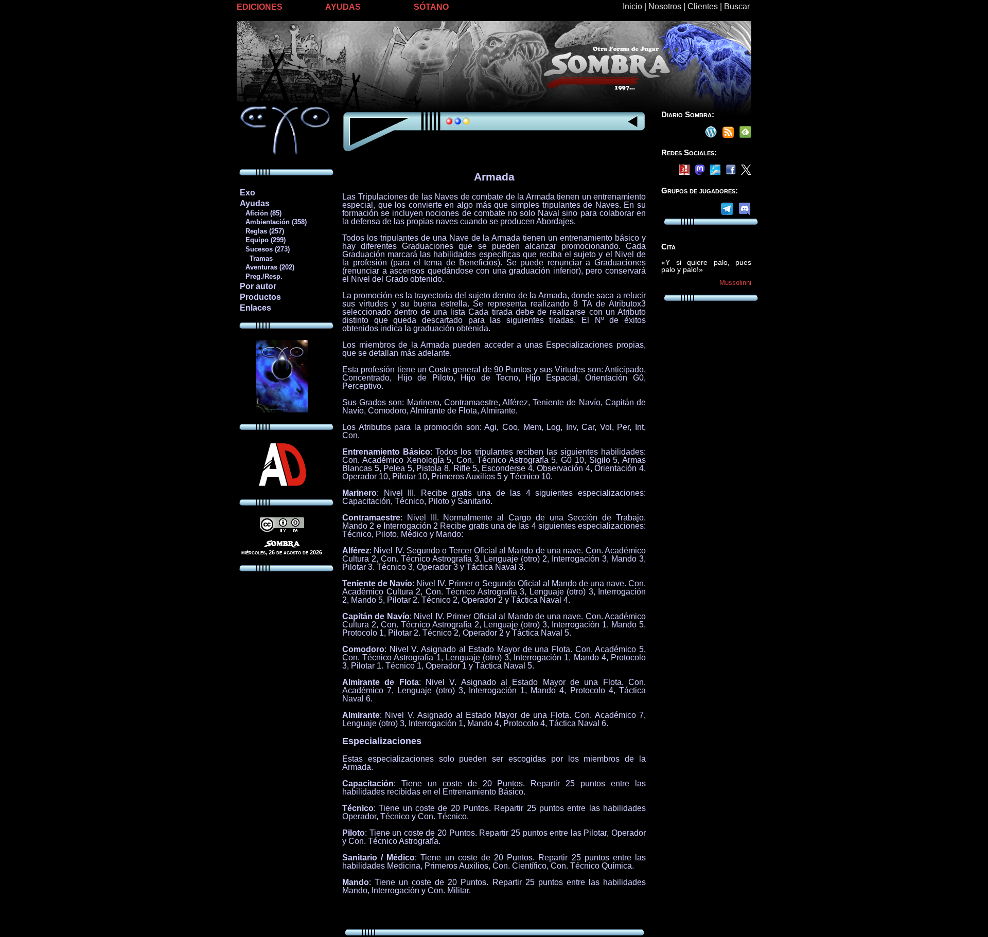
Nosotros (664, 6)
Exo (247, 192)
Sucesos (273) (264, 249)
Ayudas (255, 203)
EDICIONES (260, 7)
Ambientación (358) (273, 222)
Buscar (737, 6)
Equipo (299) (262, 240)
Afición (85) (260, 213)
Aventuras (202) (266, 267)
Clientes (702, 6)
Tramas (256, 258)
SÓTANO (431, 7)
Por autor (258, 286)
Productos (260, 297)
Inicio (632, 6)
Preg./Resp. (261, 276)
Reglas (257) (261, 231)
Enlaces (255, 307)
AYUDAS (343, 7)
